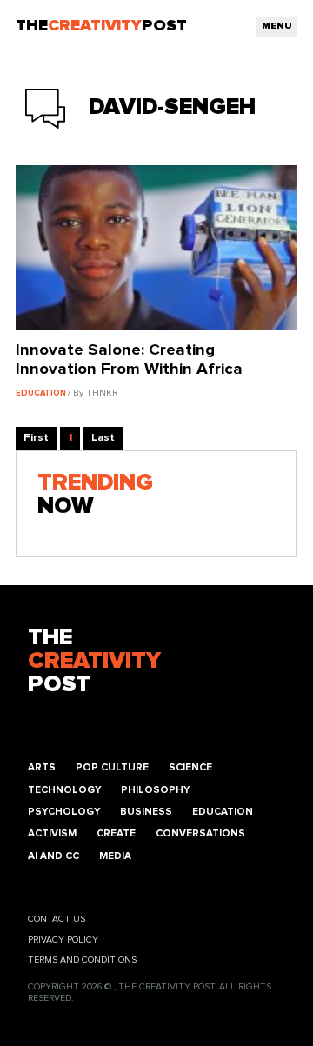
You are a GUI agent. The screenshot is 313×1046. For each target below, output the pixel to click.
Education (222, 811)
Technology (64, 790)
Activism (52, 833)
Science (190, 767)
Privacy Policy (63, 940)
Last (103, 437)
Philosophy (155, 790)
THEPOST (94, 661)
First (36, 437)
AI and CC (53, 856)
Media (115, 856)
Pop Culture (112, 767)
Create (116, 833)
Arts (42, 767)
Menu (277, 26)
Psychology (64, 811)
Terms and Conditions (82, 960)
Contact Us (56, 919)
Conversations (200, 833)
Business (146, 811)
